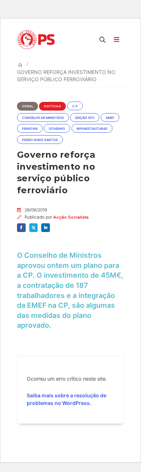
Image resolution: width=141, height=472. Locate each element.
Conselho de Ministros (43, 118)
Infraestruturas (92, 129)
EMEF (110, 118)
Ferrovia (30, 129)
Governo (57, 129)
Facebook (21, 227)
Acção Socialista (71, 217)
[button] (102, 39)
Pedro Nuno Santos (40, 140)
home (6, 4)
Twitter (33, 227)
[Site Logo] (38, 39)
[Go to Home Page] (20, 65)
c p (75, 106)
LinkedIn (45, 227)
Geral (27, 106)
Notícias (52, 106)
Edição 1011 (84, 118)
